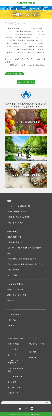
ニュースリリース (14, 314)
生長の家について (14, 237)
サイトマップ (34, 338)
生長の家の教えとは (15, 242)
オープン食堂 (13, 349)
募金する (10, 300)
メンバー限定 (12, 275)
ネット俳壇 (12, 355)
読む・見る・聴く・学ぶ (17, 295)
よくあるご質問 (14, 387)
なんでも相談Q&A (15, 376)
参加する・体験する (15, 289)
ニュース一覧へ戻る (26, 82)
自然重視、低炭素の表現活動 (18, 217)
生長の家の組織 (13, 270)
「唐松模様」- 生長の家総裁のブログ (21, 259)
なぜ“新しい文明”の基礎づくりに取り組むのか (25, 248)
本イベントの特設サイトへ (14, 74)
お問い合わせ (13, 393)
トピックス (11, 320)
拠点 (9, 253)
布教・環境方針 (14, 344)
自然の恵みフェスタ (15, 223)
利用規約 (32, 352)
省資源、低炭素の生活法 (17, 212)
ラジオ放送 (12, 382)
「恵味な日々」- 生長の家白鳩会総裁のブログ (25, 264)
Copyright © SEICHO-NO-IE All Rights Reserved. (26, 414)
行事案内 (10, 325)
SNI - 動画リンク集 (15, 338)
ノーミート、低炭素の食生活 (18, 206)
